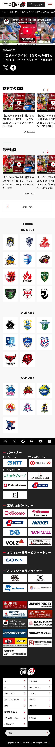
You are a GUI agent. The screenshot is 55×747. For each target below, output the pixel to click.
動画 (6, 705)
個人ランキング (35, 687)
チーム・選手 (9, 693)
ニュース (32, 693)
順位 (6, 687)
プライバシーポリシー (12, 718)
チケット (38, 4)
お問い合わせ (9, 724)
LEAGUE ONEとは (10, 712)
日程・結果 (33, 681)
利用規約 (32, 718)
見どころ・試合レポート (13, 699)
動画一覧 (13, 12)
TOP (5, 12)
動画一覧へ (28, 206)
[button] (43, 90)
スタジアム (33, 705)
